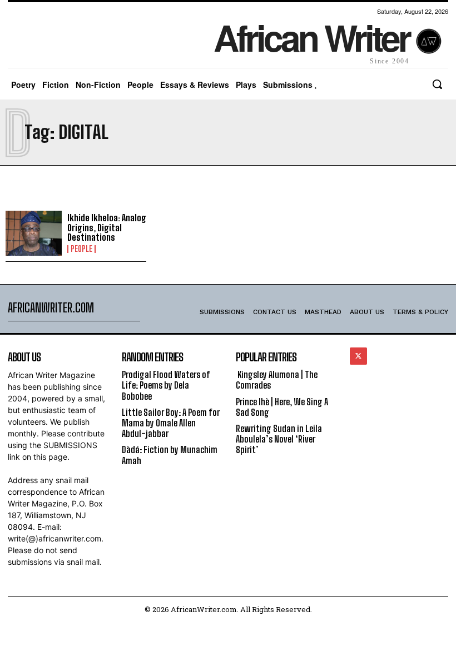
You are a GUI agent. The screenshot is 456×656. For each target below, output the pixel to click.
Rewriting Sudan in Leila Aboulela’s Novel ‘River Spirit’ (279, 439)
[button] (437, 84)
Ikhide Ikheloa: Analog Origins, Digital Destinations (106, 227)
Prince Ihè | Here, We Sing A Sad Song (282, 407)
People (81, 249)
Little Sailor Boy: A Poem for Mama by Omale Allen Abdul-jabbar (171, 423)
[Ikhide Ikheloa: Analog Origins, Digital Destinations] (34, 233)
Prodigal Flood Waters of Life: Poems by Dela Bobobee (166, 385)
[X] (358, 356)
